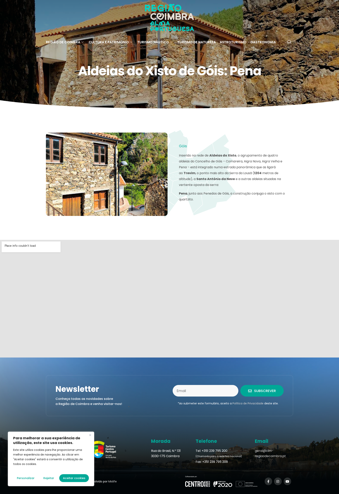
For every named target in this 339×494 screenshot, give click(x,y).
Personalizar (26, 478)
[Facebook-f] (268, 481)
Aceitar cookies (74, 478)
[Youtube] (287, 481)
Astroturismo (233, 42)
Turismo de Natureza (196, 42)
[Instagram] (278, 481)
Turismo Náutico (153, 42)
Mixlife (112, 481)
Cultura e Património (109, 42)
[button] (289, 42)
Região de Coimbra (63, 42)
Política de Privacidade (247, 403)
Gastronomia (263, 42)
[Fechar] (90, 435)
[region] (51, 459)
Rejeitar (48, 478)
